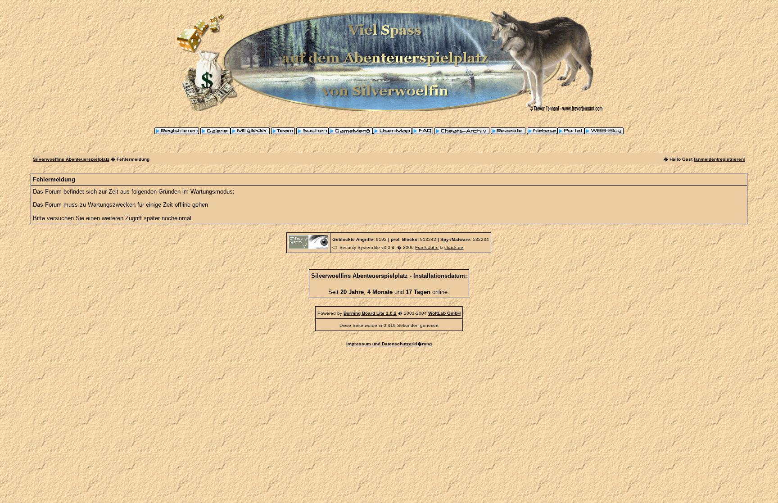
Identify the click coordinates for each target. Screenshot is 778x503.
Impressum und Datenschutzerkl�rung (389, 343)
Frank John (427, 247)
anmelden (706, 159)
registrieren (731, 159)
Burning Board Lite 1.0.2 (370, 313)
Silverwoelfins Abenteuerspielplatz (71, 159)
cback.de (453, 247)
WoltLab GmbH (444, 313)
